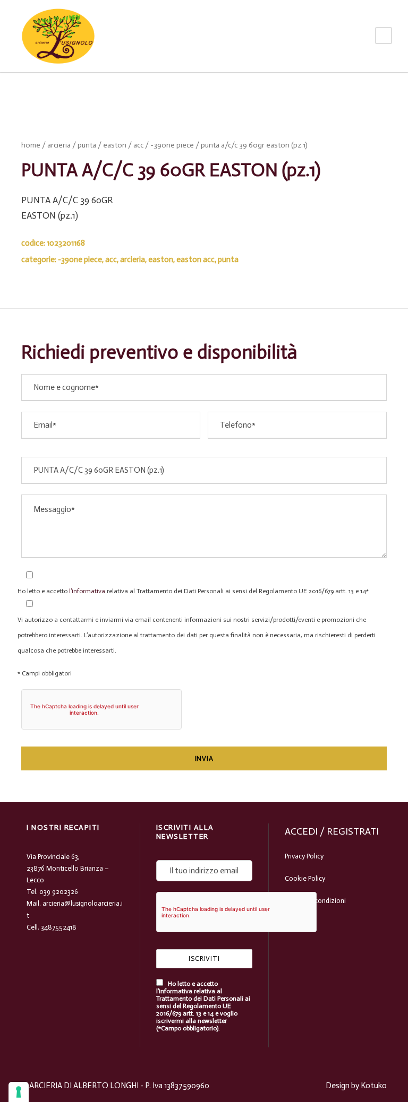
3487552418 (58, 927)
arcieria (59, 145)
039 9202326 (58, 892)
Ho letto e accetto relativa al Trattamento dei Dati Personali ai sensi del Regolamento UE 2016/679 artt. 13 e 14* (193, 590)
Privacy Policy (304, 856)
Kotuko (374, 1085)
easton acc (195, 259)
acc (138, 145)
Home (30, 145)
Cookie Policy (305, 878)
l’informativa (86, 591)
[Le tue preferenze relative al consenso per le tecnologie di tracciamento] (18, 1092)
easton (114, 145)
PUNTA (87, 145)
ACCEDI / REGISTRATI (332, 831)
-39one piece (172, 145)
